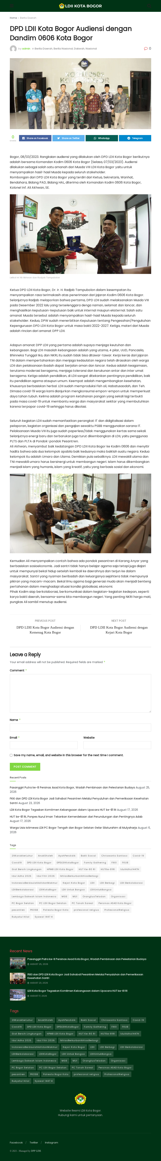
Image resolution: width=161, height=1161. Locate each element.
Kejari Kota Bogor (74, 882)
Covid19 (17, 862)
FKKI (114, 862)
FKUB (125, 862)
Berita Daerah (28, 18)
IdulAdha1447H (129, 869)
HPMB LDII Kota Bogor (60, 869)
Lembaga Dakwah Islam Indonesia (34, 896)
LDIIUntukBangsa (101, 889)
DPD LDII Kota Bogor (39, 862)
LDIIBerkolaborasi (23, 889)
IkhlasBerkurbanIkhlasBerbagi (79, 876)
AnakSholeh (45, 855)
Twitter (34, 1142)
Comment (18, 670)
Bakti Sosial (88, 855)
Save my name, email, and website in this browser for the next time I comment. (68, 755)
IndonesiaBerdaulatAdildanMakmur (35, 882)
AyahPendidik (67, 855)
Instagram (51, 1142)
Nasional (91, 48)
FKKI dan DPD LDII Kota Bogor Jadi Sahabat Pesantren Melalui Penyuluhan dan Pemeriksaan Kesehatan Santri (85, 976)
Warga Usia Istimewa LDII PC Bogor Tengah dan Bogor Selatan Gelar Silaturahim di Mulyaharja (73, 828)
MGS (64, 896)
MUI (75, 896)
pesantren (18, 909)
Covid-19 (138, 855)
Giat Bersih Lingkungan (27, 869)
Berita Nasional (63, 48)
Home (13, 18)
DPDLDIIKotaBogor (68, 862)
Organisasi (118, 896)
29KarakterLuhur (22, 855)
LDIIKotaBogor (48, 889)
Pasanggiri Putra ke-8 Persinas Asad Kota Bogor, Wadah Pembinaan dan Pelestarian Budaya (72, 787)
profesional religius (86, 909)
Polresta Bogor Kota (56, 909)
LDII (92, 882)
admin (26, 48)
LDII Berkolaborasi (131, 882)
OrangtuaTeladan (94, 896)
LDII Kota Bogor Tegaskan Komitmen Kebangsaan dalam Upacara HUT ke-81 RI (63, 810)
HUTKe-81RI (108, 869)
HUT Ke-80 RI (87, 869)
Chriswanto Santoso (114, 855)
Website (89, 738)
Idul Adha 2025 (21, 876)
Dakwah (79, 48)
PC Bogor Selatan (23, 903)
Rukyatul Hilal (20, 916)
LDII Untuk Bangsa (73, 889)
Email (15, 738)
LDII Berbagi (107, 882)
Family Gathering (95, 862)
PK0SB (34, 909)
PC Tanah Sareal (82, 903)
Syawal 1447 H (44, 916)
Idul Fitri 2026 (46, 876)
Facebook (16, 1142)
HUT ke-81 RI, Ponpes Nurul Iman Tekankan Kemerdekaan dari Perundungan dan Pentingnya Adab (76, 817)
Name (15, 720)
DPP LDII (36, 1151)
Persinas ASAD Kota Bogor (115, 903)
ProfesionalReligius (116, 909)
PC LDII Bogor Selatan (53, 903)
